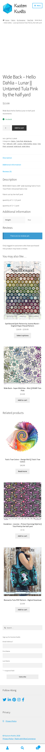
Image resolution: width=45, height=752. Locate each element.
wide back (17, 146)
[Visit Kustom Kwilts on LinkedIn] (9, 700)
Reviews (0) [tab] (7, 171)
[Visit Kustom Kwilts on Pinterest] (14, 700)
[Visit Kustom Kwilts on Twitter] (4, 700)
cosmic (19, 144)
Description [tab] (7, 158)
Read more (22, 471)
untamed (10, 146)
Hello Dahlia (27, 144)
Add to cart (19, 128)
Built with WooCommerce (25, 738)
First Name (6, 651)
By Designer (21, 20)
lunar (35, 144)
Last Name (6, 661)
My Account (7, 748)
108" (14, 144)
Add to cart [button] (22, 400)
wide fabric (26, 146)
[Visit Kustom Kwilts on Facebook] (23, 700)
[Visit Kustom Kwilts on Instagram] (19, 700)
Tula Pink (30, 20)
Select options (22, 335)
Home (7, 20)
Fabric (13, 20)
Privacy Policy (11, 721)
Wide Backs (28, 141)
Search (22, 748)
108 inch (9, 144)
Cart (34, 746)
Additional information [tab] (12, 164)
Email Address (8, 642)
